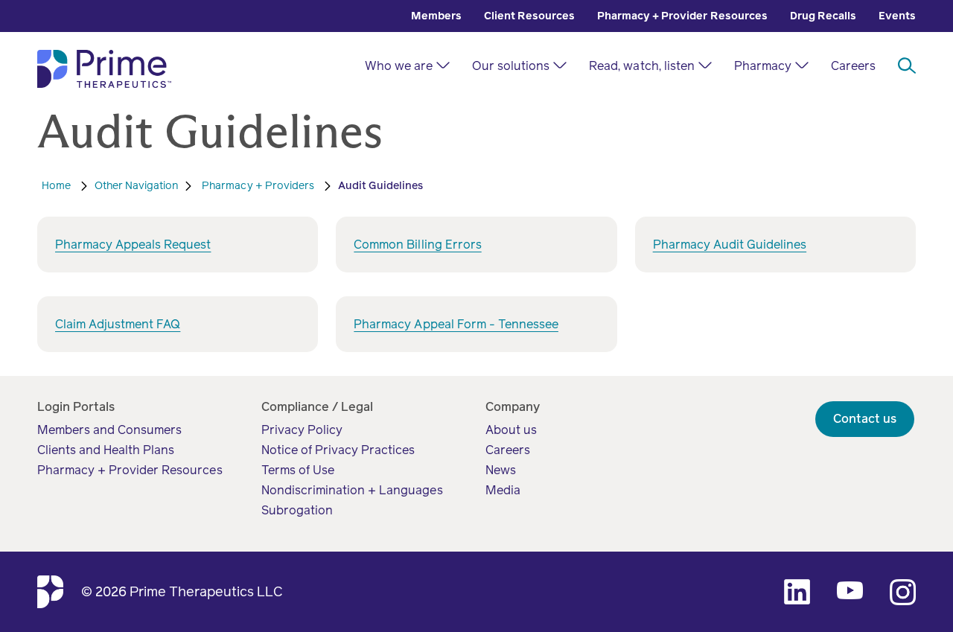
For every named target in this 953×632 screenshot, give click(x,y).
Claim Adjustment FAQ (117, 324)
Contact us (864, 418)
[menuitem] (436, 16)
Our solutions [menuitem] (510, 65)
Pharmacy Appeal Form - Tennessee (456, 324)
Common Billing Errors (417, 244)
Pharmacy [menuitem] (762, 65)
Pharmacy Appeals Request (133, 244)
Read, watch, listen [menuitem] (641, 65)
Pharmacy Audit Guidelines (729, 244)
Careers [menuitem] (853, 65)
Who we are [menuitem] (399, 65)
